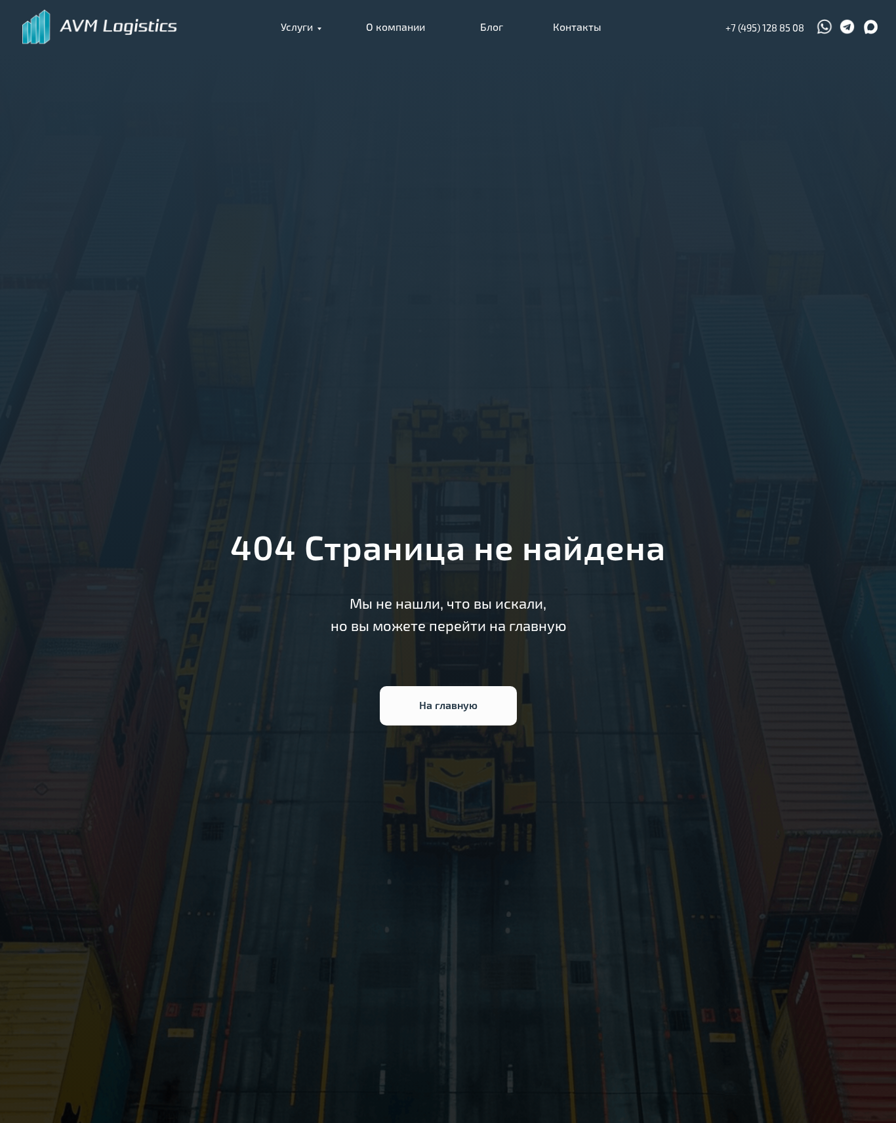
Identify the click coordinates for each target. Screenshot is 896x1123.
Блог (491, 26)
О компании (395, 26)
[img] (100, 27)
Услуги (297, 26)
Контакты (577, 26)
